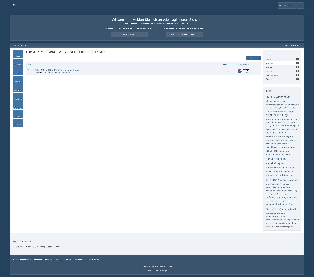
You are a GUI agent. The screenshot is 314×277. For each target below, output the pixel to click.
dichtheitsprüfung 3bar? (274, 119)
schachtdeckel (289, 209)
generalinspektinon (272, 137)
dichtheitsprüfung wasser (274, 122)
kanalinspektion (276, 158)
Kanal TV (270, 171)
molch (284, 191)
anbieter (282, 101)
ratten (286, 201)
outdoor (268, 201)
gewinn (268, 140)
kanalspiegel (287, 167)
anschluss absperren (273, 105)
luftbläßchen (281, 184)
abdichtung (271, 97)
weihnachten (277, 227)
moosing (269, 194)
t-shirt (284, 220)
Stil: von (157, 271)
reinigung (292, 201)
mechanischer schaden (273, 191)
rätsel (290, 204)
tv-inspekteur (289, 223)
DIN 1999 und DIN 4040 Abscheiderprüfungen (57, 70)
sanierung (273, 209)
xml (283, 227)
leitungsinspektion (292, 180)
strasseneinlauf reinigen (274, 220)
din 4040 (293, 122)
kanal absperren (291, 147)
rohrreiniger (270, 204)
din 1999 (286, 122)
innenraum (285, 144)
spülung (283, 216)
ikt (272, 144)
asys (297, 105)
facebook (295, 129)
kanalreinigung (275, 163)
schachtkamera (271, 213)
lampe (283, 180)
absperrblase (272, 101)
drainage (269, 126)
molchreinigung (292, 191)
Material (287, 187)
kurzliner (272, 180)
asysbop (269, 108)
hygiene (268, 144)
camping (291, 111)
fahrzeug (270, 132)
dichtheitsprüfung (277, 115)
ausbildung (276, 108)
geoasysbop (283, 137)
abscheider (284, 97)
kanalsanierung (273, 167)
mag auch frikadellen (273, 187)
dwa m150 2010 (277, 129)
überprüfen (289, 227)
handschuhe (280, 140)
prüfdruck (275, 201)
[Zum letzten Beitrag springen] (240, 71)
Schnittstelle (281, 213)
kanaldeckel (272, 151)
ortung (295, 197)
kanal (282, 147)
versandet (269, 227)
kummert (292, 175)
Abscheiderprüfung (63, 72)
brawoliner (276, 111)
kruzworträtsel (281, 175)
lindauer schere (271, 184)
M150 (288, 184)
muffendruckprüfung (279, 194)
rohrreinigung (280, 204)
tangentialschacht (293, 220)
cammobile (284, 111)
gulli (273, 140)
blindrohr (269, 111)
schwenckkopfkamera (273, 216)
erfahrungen (287, 129)
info (275, 144)
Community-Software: (157, 267)
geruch (291, 136)
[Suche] (300, 5)
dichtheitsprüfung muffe (290, 119)
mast (282, 187)
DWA (297, 126)
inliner (279, 144)
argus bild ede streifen (288, 105)
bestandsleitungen (286, 108)
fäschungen (281, 132)
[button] (287, 5)
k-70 (277, 147)
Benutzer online (22, 242)
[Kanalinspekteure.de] (41, 7)
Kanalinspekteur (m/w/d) (278, 154)
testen (271, 223)
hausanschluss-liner (291, 140)
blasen (295, 108)
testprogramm (278, 223)
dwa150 (268, 129)
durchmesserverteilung (284, 125)
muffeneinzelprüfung (276, 197)
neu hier (289, 197)
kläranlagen (270, 175)
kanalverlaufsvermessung (284, 172)
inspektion (271, 147)
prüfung (281, 201)
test (267, 223)
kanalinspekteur (283, 151)
